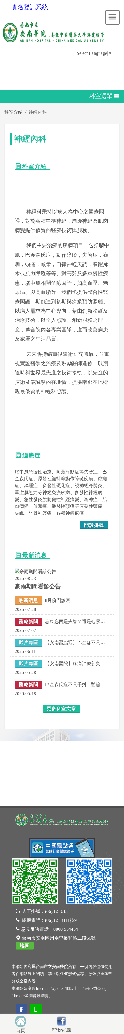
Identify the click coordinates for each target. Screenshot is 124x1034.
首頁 (20, 1030)
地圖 (25, 945)
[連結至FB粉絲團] (61, 1020)
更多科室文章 (61, 708)
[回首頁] (20, 1020)
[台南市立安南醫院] (62, 819)
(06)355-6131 (57, 911)
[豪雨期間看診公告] (35, 571)
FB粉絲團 (61, 1029)
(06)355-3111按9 (61, 920)
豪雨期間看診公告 (38, 586)
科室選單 (100, 96)
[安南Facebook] (89, 882)
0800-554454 (65, 929)
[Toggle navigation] (112, 17)
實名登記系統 (30, 7)
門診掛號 (94, 525)
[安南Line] (35, 882)
